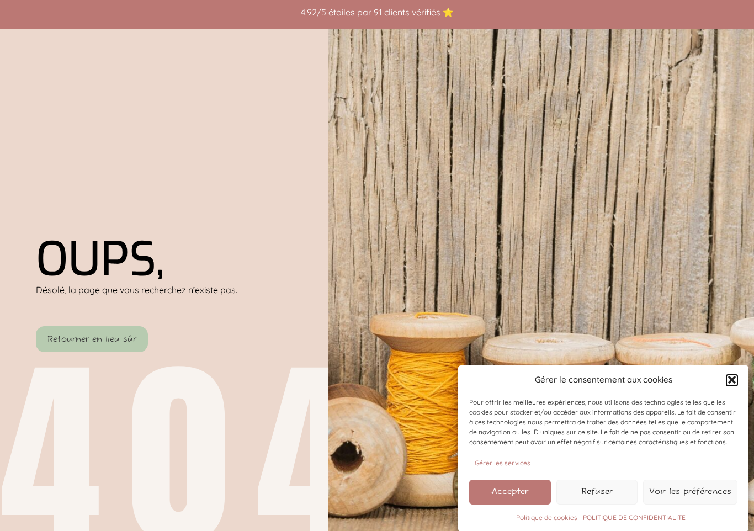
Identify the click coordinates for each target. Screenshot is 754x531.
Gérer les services (502, 462)
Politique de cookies (546, 517)
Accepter (509, 491)
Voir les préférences (690, 491)
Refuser (597, 491)
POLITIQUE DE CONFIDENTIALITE (634, 517)
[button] (731, 379)
